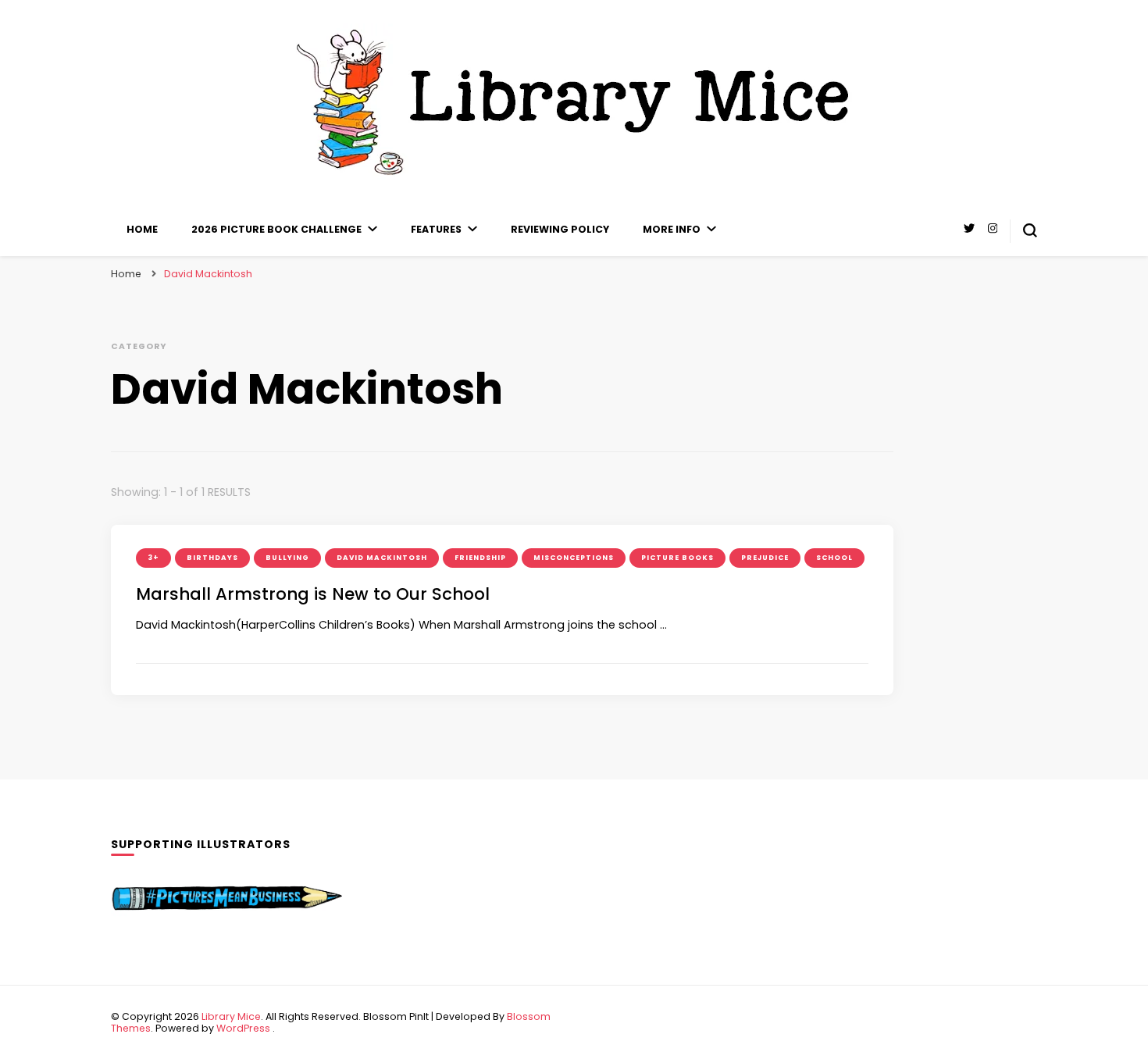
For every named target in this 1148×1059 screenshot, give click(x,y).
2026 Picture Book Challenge (276, 229)
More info (672, 229)
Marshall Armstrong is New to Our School (313, 594)
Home (142, 229)
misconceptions (573, 557)
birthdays (212, 557)
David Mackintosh (382, 557)
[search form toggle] (1030, 230)
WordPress (243, 1028)
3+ (153, 557)
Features (436, 229)
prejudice (765, 557)
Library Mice (231, 1016)
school (834, 557)
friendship (480, 557)
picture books (677, 557)
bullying (287, 557)
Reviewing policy (560, 229)
